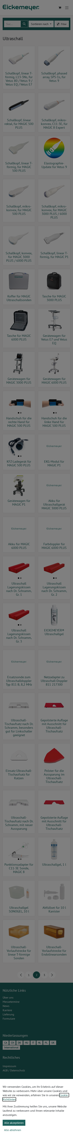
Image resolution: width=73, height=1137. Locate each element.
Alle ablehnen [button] (12, 1130)
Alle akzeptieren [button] (14, 1123)
